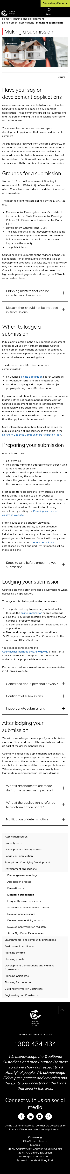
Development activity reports (25, 920)
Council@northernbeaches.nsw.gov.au (25, 651)
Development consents (21, 914)
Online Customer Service (19, 1125)
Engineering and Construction (22, 995)
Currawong (35, 1137)
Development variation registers (27, 926)
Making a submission (20, 894)
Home (5, 18)
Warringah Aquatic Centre (35, 1156)
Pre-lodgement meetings (22, 875)
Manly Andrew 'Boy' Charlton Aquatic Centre (35, 1148)
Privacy (13, 1129)
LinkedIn (30, 1116)
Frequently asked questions (24, 901)
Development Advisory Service (23, 849)
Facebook (21, 1116)
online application (31, 376)
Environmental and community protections (30, 939)
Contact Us (42, 1125)
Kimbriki (35, 1144)
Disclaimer (25, 1129)
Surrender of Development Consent (28, 907)
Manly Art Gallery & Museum (35, 1152)
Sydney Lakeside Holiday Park (35, 1160)
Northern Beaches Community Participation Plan (31, 434)
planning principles (42, 542)
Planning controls (15, 952)
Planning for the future (18, 982)
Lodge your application (19, 855)
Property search (14, 843)
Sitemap (56, 1129)
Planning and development (27, 18)
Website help (42, 1129)
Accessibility (58, 1125)
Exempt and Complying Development (27, 862)
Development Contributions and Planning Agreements (30, 967)
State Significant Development (25, 933)
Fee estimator (15, 888)
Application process (19, 881)
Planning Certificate (17, 975)
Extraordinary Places (53, 3)
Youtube (39, 1116)
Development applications (18, 22)
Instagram (48, 1116)
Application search (16, 836)
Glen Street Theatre (35, 1141)
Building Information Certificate (24, 988)
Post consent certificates (20, 946)
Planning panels (14, 959)
